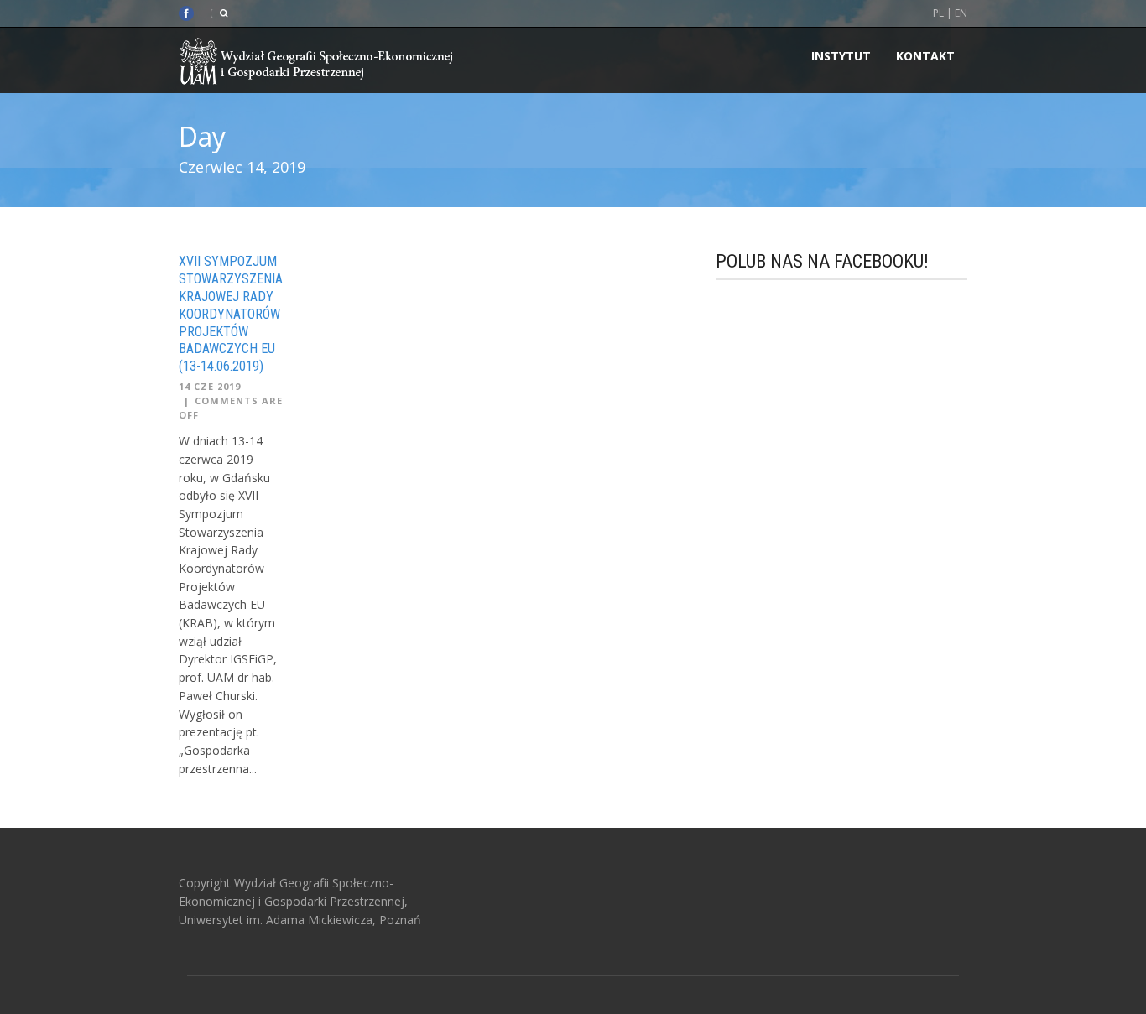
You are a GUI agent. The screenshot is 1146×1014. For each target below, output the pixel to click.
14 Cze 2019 (210, 386)
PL (938, 13)
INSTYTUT (841, 56)
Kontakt (925, 56)
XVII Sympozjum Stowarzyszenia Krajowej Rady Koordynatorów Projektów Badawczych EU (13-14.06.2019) (231, 313)
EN (961, 13)
